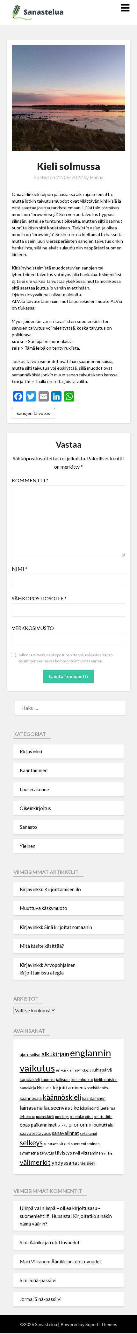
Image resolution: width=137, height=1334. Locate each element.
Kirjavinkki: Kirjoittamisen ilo (50, 889)
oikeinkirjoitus (81, 1116)
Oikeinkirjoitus (35, 808)
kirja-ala (44, 1088)
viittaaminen (92, 1153)
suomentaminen (85, 1144)
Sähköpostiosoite (39, 598)
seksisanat (88, 1133)
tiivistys (63, 1153)
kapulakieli (30, 1079)
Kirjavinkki (31, 751)
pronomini (80, 1124)
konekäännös (96, 1088)
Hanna (97, 177)
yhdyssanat (65, 1162)
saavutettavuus (35, 1133)
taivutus (47, 1153)
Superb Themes (101, 1324)
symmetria (29, 1153)
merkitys (62, 1116)
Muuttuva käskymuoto (43, 908)
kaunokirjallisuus (55, 1079)
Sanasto (28, 827)
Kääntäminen (33, 770)
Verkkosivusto (33, 628)
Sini (23, 1242)
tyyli (76, 1153)
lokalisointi (89, 1108)
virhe (108, 1153)
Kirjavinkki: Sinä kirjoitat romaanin (56, 927)
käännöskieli (62, 1097)
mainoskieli (45, 1116)
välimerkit (35, 1162)
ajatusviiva (30, 1054)
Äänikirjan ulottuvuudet (55, 1242)
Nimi (19, 569)
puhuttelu (103, 1125)
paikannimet (44, 1125)
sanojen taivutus (33, 413)
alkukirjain (55, 1054)
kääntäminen (93, 1098)
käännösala (31, 1098)
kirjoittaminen (68, 1087)
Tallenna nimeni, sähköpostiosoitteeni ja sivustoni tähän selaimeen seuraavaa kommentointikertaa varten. (65, 658)
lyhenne (27, 1116)
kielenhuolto (82, 1079)
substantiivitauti (57, 1144)
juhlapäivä (102, 1069)
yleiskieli (87, 1163)
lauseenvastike (61, 1107)
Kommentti (30, 480)
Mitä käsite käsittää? (42, 946)
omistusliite (103, 1116)
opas (25, 1125)
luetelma (107, 1108)
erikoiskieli (65, 1070)
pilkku (63, 1125)
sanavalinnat (65, 1133)
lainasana (31, 1107)
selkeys (31, 1142)
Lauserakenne (34, 789)
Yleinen (27, 846)
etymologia (83, 1070)
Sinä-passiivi (43, 1280)
